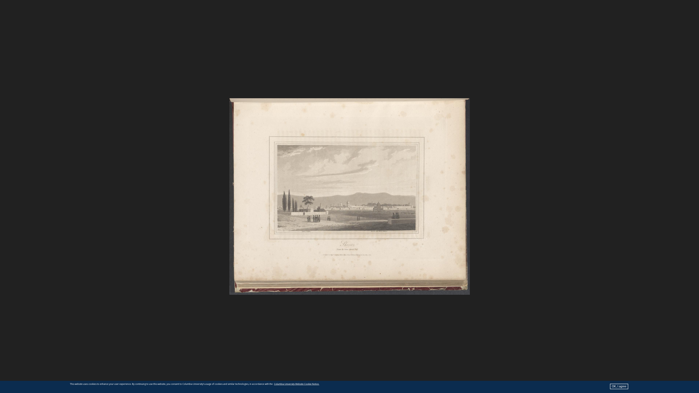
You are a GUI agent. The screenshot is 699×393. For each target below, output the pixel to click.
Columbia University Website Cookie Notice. (296, 384)
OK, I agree (619, 386)
